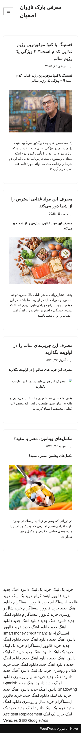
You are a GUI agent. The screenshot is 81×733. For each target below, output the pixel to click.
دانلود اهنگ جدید (16, 589)
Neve (74, 728)
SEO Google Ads (33, 720)
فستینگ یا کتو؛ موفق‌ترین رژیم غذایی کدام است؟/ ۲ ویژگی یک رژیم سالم (43, 51)
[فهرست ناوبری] (8, 11)
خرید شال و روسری (29, 677)
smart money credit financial (27, 633)
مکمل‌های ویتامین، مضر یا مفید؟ (43, 438)
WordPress (48, 728)
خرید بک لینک (62, 589)
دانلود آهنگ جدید (35, 658)
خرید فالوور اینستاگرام (52, 596)
